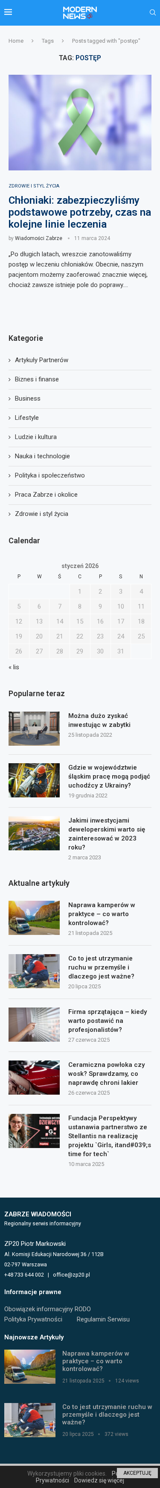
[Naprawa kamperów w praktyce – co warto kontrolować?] (34, 918)
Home (16, 41)
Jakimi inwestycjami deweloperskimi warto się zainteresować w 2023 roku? (106, 834)
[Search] (153, 12)
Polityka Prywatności (33, 1319)
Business (28, 398)
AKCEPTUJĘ (137, 1473)
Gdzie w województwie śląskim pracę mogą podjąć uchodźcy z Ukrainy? (109, 776)
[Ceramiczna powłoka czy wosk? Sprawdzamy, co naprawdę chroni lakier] (34, 1077)
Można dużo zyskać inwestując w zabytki (99, 720)
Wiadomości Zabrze (38, 238)
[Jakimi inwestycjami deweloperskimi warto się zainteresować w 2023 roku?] (34, 833)
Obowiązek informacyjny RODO (47, 1309)
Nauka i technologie (42, 456)
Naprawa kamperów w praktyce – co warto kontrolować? (101, 914)
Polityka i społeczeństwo (50, 475)
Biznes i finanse (37, 379)
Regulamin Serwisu (103, 1319)
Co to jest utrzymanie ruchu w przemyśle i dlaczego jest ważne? (101, 967)
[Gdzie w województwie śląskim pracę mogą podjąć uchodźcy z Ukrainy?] (34, 780)
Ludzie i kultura (36, 437)
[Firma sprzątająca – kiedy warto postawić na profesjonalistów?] (34, 1025)
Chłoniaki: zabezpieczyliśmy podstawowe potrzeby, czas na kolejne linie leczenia (80, 212)
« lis (14, 667)
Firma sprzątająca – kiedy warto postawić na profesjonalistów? (107, 1021)
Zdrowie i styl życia (41, 514)
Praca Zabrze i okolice (46, 494)
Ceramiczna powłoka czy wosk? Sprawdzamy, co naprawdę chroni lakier (106, 1074)
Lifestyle (27, 418)
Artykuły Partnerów (41, 360)
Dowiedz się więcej (99, 1480)
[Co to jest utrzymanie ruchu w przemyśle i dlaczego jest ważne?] (34, 971)
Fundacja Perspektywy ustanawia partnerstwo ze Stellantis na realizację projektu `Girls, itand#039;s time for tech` (109, 1136)
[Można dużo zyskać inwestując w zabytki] (34, 729)
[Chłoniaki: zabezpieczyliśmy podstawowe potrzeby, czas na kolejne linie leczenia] (80, 122)
